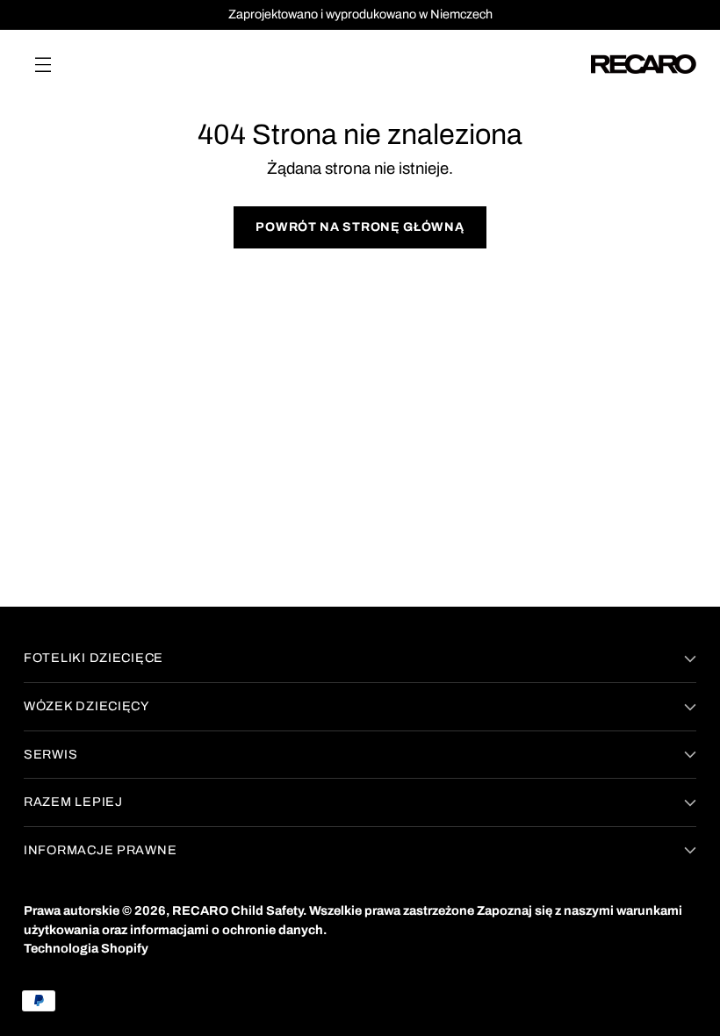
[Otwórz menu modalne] (43, 64)
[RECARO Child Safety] (643, 64)
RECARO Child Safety (237, 910)
